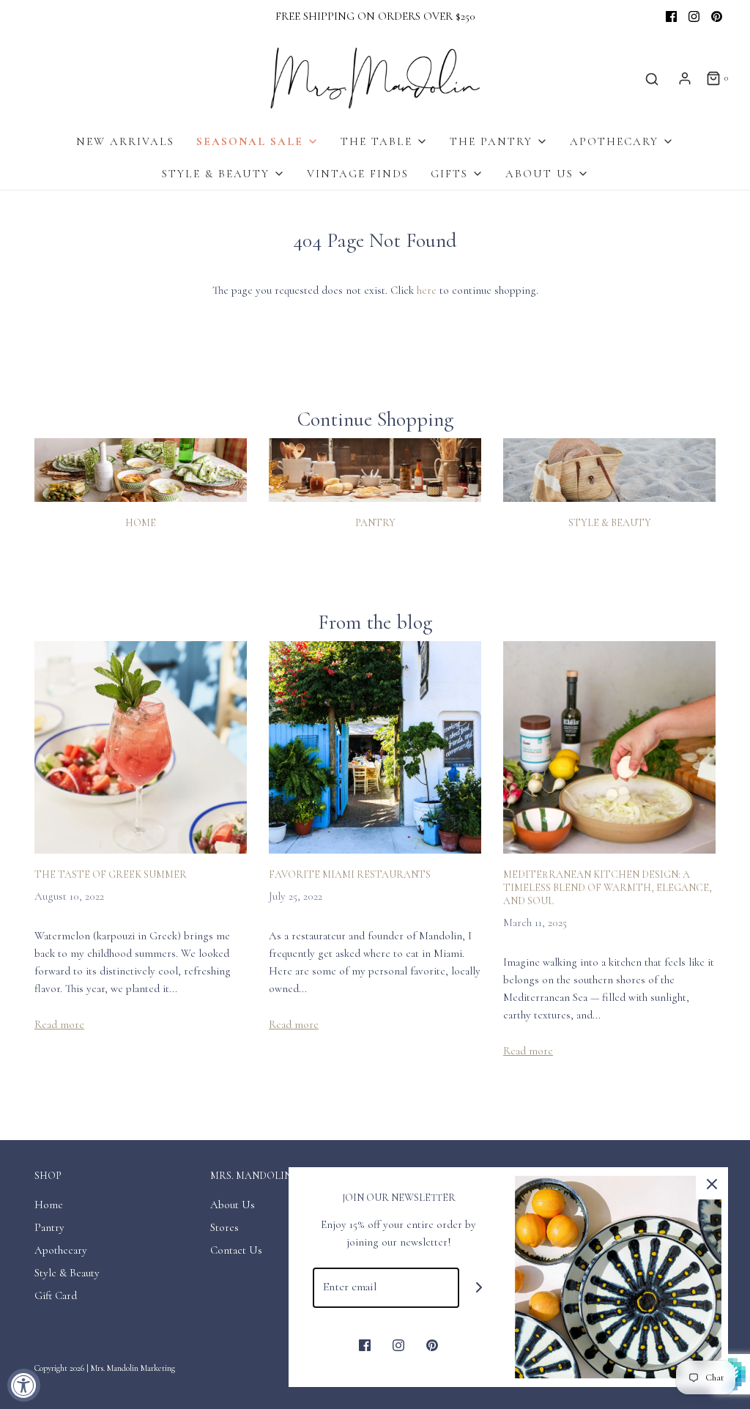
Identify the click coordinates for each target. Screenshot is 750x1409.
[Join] (479, 1288)
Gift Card (55, 1295)
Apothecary (60, 1250)
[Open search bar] (652, 78)
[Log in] (685, 78)
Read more (59, 1024)
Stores (224, 1227)
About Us (232, 1204)
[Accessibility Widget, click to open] (23, 1385)
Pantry (375, 523)
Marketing (158, 1368)
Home (140, 523)
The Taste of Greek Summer (110, 874)
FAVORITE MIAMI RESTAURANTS (350, 874)
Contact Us (236, 1250)
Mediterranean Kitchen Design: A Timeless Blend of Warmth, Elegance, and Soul (607, 887)
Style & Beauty (609, 523)
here (427, 290)
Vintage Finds (358, 173)
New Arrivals (125, 141)
